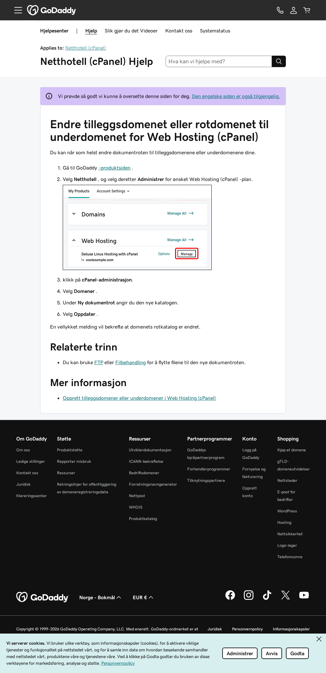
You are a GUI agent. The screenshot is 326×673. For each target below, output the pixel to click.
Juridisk (23, 484)
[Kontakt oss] (280, 10)
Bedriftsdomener (144, 473)
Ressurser (66, 473)
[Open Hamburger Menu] (15, 10)
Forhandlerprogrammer (208, 469)
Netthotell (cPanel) (85, 47)
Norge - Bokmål (97, 597)
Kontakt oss (178, 30)
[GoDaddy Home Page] (42, 597)
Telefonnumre (289, 557)
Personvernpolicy (247, 629)
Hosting (284, 522)
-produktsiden (114, 167)
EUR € (140, 597)
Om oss (23, 450)
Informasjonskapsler (291, 629)
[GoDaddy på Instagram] (248, 598)
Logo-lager (287, 545)
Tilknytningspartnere (206, 480)
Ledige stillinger (30, 461)
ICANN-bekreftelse (146, 461)
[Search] (279, 61)
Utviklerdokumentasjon (150, 450)
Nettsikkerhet (290, 534)
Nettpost (137, 496)
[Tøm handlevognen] (306, 10)
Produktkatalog (143, 519)
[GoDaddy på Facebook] (230, 598)
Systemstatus (215, 30)
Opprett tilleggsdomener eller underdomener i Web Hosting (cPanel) (139, 397)
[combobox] (218, 61)
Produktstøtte (69, 450)
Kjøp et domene (291, 450)
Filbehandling (130, 362)
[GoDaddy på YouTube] (304, 598)
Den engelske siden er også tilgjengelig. (236, 96)
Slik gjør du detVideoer (131, 30)
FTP (98, 362)
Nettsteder (287, 480)
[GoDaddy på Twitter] (285, 598)
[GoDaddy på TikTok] (267, 598)
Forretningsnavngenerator (153, 484)
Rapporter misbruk (74, 461)
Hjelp (91, 30)
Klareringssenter (31, 496)
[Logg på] (293, 10)
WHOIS (135, 507)
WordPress (287, 511)
